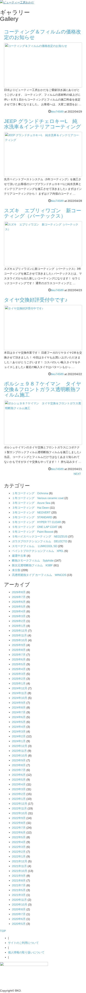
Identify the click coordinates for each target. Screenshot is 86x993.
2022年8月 (19, 822)
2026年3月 (19, 616)
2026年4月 (19, 611)
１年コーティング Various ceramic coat (38, 498)
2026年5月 (19, 606)
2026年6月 (19, 601)
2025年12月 (19, 630)
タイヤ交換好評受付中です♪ (36, 300)
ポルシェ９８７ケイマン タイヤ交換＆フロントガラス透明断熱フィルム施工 (42, 389)
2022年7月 (19, 827)
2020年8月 (19, 909)
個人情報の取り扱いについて (26, 952)
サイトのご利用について (23, 942)
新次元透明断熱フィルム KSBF (32, 565)
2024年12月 (19, 688)
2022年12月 (19, 803)
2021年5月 (19, 890)
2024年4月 (19, 726)
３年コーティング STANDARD (32, 517)
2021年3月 (19, 894)
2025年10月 (19, 640)
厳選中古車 (19, 555)
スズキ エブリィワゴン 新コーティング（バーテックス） (42, 213)
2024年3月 (19, 731)
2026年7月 (19, 597)
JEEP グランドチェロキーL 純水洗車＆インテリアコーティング (42, 124)
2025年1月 (19, 683)
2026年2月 (19, 621)
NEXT (77, 473)
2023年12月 (19, 746)
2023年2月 (19, 794)
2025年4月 (19, 669)
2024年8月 (19, 707)
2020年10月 (19, 904)
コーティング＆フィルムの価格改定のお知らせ (42, 34)
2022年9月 (19, 818)
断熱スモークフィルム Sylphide (33, 560)
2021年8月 (19, 880)
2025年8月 (19, 649)
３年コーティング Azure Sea (31, 502)
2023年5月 (19, 779)
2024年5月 (19, 721)
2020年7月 (19, 914)
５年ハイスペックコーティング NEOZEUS (39, 536)
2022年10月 (19, 813)
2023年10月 (19, 755)
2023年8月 (19, 765)
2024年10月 (19, 697)
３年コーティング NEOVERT (31, 512)
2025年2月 (19, 678)
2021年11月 (19, 866)
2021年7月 (19, 885)
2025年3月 (19, 673)
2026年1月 (19, 625)
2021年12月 (19, 861)
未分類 (16, 570)
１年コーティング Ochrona (30, 493)
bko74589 (57, 111)
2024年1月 (19, 741)
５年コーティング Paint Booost (32, 531)
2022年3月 (19, 846)
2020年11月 (19, 899)
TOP (3, 931)
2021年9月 (19, 875)
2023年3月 (19, 789)
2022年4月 (19, 842)
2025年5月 (19, 664)
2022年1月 (19, 856)
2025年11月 (19, 635)
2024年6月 (19, 717)
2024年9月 (19, 702)
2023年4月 (19, 784)
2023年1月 (19, 798)
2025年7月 (19, 654)
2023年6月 (19, 774)
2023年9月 (19, 760)
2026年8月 (19, 592)
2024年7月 (19, 712)
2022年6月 (19, 832)
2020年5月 (19, 923)
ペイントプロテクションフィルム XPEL (38, 550)
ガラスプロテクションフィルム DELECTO (39, 541)
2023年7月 (19, 770)
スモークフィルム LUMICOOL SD (34, 546)
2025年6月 (19, 659)
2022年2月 (19, 851)
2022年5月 (19, 837)
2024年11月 (19, 693)
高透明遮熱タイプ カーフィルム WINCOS (39, 574)
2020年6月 (19, 919)
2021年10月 (19, 870)
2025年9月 (19, 645)
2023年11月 (19, 750)
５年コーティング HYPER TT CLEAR (36, 522)
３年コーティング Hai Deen (30, 507)
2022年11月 (19, 808)
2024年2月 (19, 736)
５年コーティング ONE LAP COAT (35, 526)
